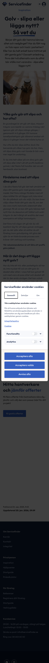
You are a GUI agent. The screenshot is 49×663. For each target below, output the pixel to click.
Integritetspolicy (11, 321)
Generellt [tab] (11, 295)
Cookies (7, 326)
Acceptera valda (24, 365)
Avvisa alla (25, 374)
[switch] (34, 333)
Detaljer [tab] (24, 295)
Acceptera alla (24, 356)
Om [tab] (37, 295)
